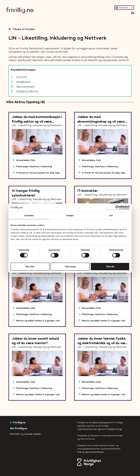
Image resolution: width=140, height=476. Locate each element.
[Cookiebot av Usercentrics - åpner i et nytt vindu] (117, 207)
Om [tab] (111, 215)
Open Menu (132, 13)
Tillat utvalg (70, 266)
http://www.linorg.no (25, 86)
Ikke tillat (30, 266)
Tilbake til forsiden (24, 29)
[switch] (55, 255)
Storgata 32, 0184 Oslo (27, 91)
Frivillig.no (19, 422)
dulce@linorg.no (23, 82)
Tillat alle (110, 266)
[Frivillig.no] (29, 437)
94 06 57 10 (21, 77)
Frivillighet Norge (114, 429)
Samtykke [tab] (29, 215)
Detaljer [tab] (70, 215)
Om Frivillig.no (18, 428)
